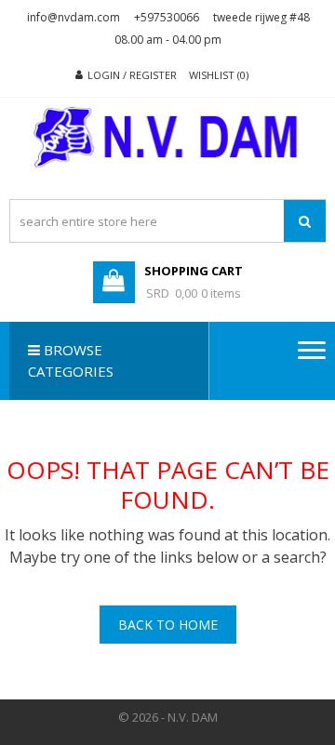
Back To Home (168, 624)
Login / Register (132, 75)
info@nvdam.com (73, 17)
